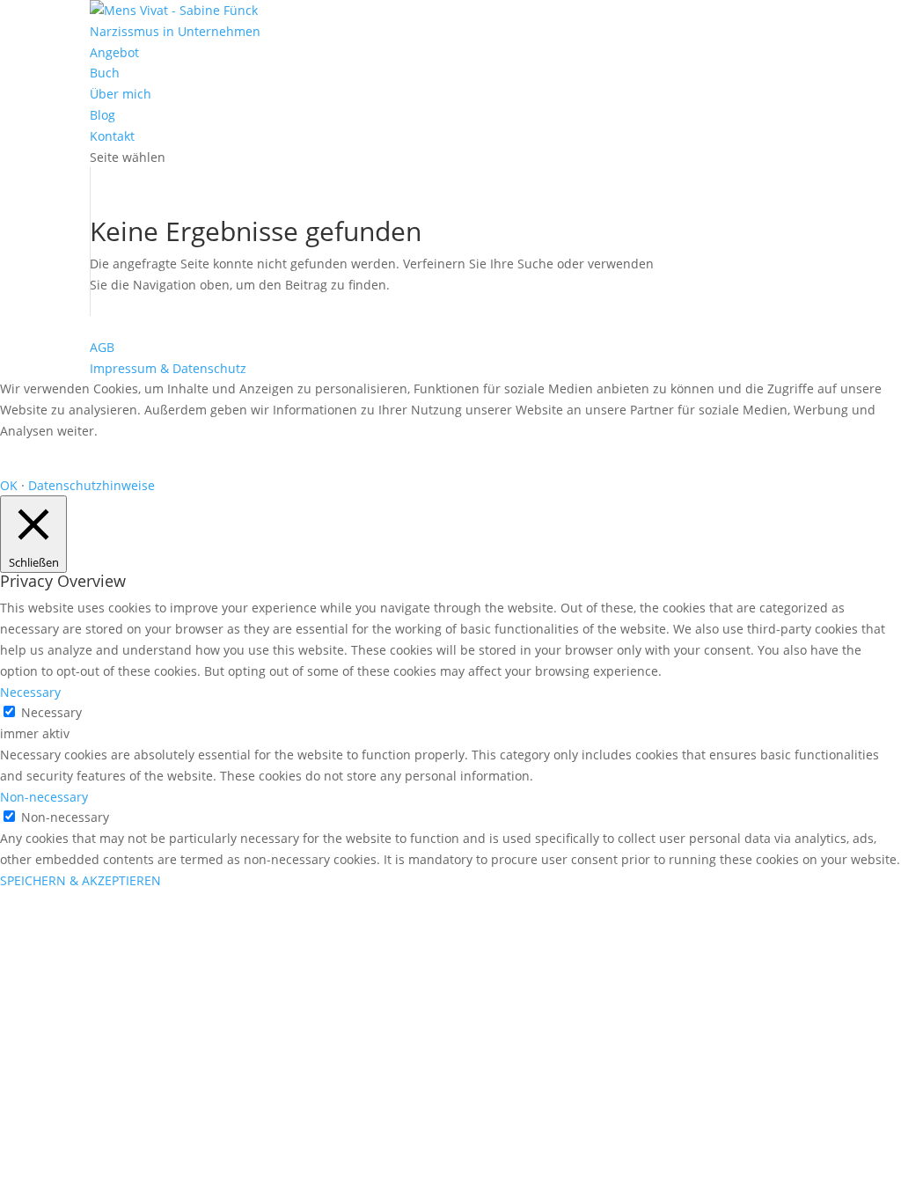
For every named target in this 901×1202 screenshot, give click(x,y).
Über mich (120, 93)
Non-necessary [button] (44, 796)
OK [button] (9, 485)
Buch (105, 72)
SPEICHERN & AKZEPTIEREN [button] (80, 880)
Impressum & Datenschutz (168, 368)
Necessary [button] (30, 692)
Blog (102, 114)
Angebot (114, 52)
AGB (102, 347)
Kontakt (112, 136)
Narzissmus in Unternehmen (175, 31)
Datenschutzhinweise (91, 485)
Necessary (51, 712)
